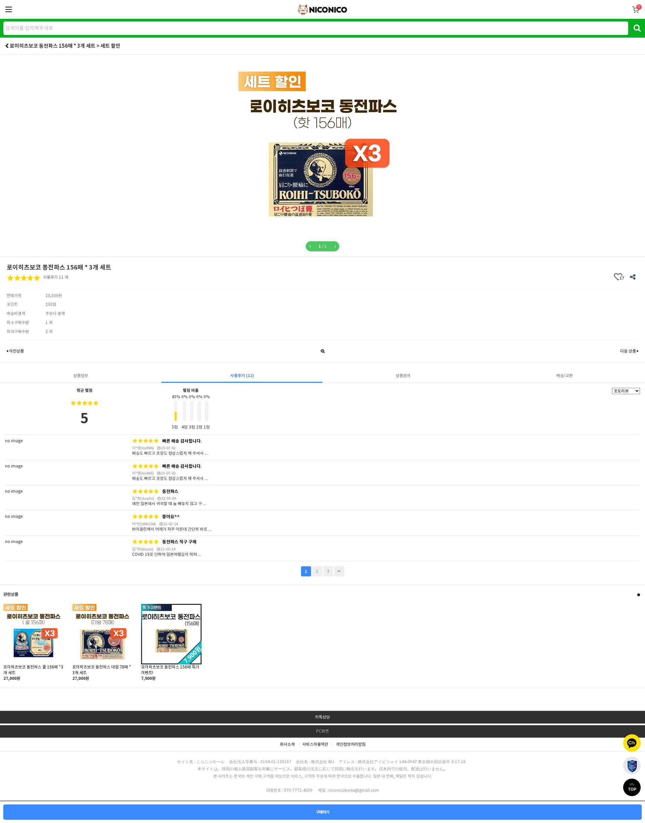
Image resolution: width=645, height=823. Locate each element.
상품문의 (403, 375)
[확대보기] (323, 349)
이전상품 (16, 351)
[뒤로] (7, 46)
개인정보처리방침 (351, 744)
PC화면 (322, 731)
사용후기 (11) (242, 375)
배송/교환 (564, 375)
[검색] (637, 28)
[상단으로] (634, 787)
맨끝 (339, 571)
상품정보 (80, 375)
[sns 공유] (632, 277)
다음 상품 (628, 351)
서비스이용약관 (315, 744)
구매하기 (322, 812)
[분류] (8, 9)
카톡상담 (322, 716)
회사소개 (287, 744)
